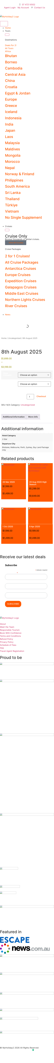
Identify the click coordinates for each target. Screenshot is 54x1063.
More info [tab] (33, 416)
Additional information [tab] (14, 416)
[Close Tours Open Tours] (7, 34)
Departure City (7, 383)
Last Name (9, 591)
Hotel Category (7, 374)
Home (4, 338)
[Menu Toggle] (4, 23)
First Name (9, 582)
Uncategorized (14, 338)
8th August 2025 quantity (14, 397)
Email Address (11, 573)
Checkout (41, 396)
